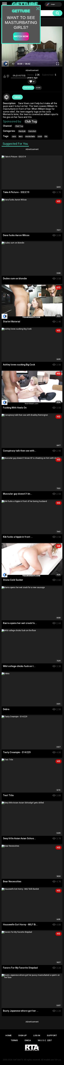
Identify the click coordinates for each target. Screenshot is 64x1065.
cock (40, 136)
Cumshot (32, 131)
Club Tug (31, 121)
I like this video (4, 76)
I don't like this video (8, 76)
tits (46, 136)
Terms (14, 1040)
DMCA (28, 1040)
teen (20, 136)
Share (38, 87)
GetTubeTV (18, 1060)
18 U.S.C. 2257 (44, 1040)
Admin (17, 97)
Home (8, 1035)
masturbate (30, 136)
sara (14, 136)
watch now (21, 36)
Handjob (22, 131)
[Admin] (7, 97)
